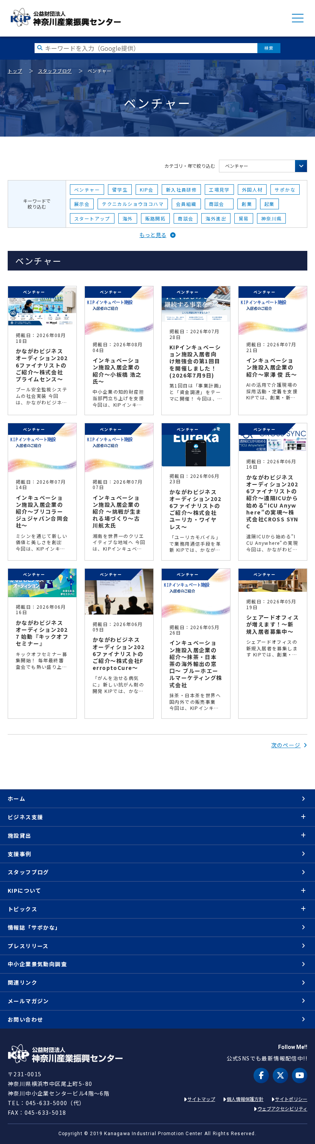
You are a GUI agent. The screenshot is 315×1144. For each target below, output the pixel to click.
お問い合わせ (25, 1019)
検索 (268, 48)
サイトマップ (201, 1099)
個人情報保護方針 (245, 1099)
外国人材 (252, 189)
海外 (128, 218)
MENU (297, 18)
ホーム (16, 798)
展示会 (82, 203)
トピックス (22, 909)
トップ (15, 70)
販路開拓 (155, 218)
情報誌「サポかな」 (34, 927)
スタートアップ (92, 218)
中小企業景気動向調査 (37, 964)
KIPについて (24, 890)
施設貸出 (20, 835)
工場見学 (219, 189)
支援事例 (20, 854)
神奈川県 (271, 218)
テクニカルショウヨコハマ (133, 203)
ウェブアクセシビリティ (282, 1108)
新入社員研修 (181, 189)
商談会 (219, 203)
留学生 (120, 189)
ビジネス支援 (25, 817)
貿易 (244, 218)
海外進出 (216, 218)
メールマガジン (28, 1001)
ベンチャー (236, 165)
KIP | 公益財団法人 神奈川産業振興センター (65, 17)
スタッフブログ (55, 70)
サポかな (285, 189)
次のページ (286, 745)
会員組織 (186, 203)
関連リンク (22, 982)
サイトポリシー (291, 1099)
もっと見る (152, 235)
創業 (247, 203)
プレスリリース (28, 946)
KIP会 (147, 189)
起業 (269, 203)
